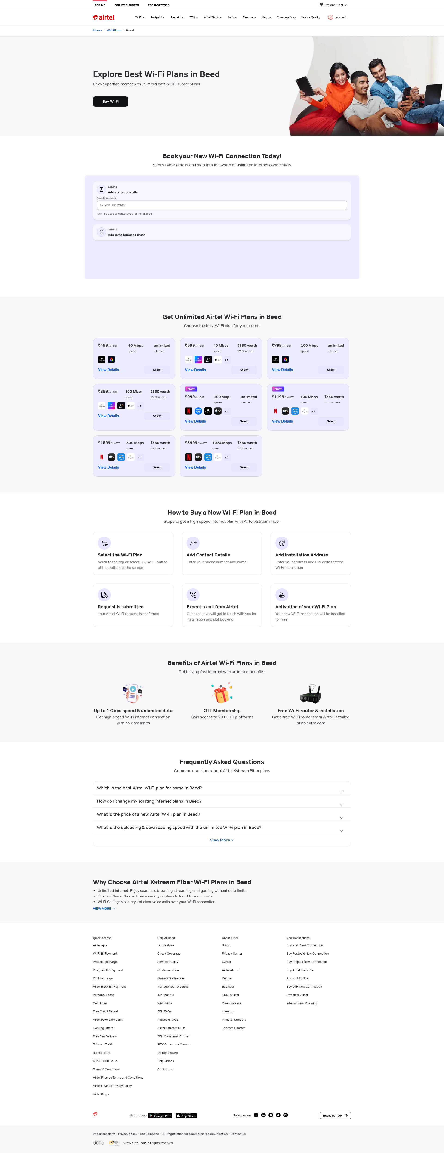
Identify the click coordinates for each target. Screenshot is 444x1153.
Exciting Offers (103, 1028)
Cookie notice (149, 1134)
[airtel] (103, 17)
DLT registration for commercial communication (195, 1134)
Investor (228, 1011)
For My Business (126, 5)
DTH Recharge (103, 978)
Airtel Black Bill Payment (109, 986)
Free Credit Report (105, 1011)
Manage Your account (172, 986)
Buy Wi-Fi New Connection (305, 945)
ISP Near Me (165, 995)
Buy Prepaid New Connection (307, 962)
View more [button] (102, 908)
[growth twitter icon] (278, 1115)
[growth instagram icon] (285, 1115)
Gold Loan (100, 1003)
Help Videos (165, 1061)
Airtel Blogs (101, 1094)
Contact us (165, 1069)
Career (226, 962)
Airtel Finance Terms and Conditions (118, 1077)
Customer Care (168, 970)
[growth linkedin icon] (263, 1115)
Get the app (138, 1115)
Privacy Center (232, 953)
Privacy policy (127, 1134)
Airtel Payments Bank (108, 1019)
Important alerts (104, 1134)
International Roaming (302, 1003)
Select (157, 369)
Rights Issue (101, 1052)
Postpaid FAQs (167, 1019)
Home (97, 30)
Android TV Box (297, 978)
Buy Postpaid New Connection (308, 953)
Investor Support (234, 1019)
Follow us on (242, 1115)
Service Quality (310, 17)
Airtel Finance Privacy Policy (112, 1086)
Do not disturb (167, 1052)
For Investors (158, 5)
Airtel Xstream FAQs (171, 1028)
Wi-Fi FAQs (164, 1003)
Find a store (165, 945)
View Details (108, 370)
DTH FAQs (164, 1011)
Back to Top (332, 1115)
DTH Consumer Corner (173, 1036)
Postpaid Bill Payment (108, 970)
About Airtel (230, 995)
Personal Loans (103, 995)
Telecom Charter (233, 1028)
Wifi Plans (114, 30)
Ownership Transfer (171, 978)
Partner (227, 978)
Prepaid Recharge (105, 962)
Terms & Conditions (106, 1069)
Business (228, 986)
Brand (226, 945)
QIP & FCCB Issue (105, 1061)
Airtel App (100, 945)
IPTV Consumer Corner (173, 1044)
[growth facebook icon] (256, 1115)
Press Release (231, 1003)
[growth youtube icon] (270, 1115)
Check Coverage (168, 953)
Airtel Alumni (231, 970)
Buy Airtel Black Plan (301, 970)
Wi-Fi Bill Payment (105, 953)
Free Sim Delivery (105, 1036)
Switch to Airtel (297, 995)
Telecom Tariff (102, 1044)
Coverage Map (286, 17)
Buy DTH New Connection (304, 986)
